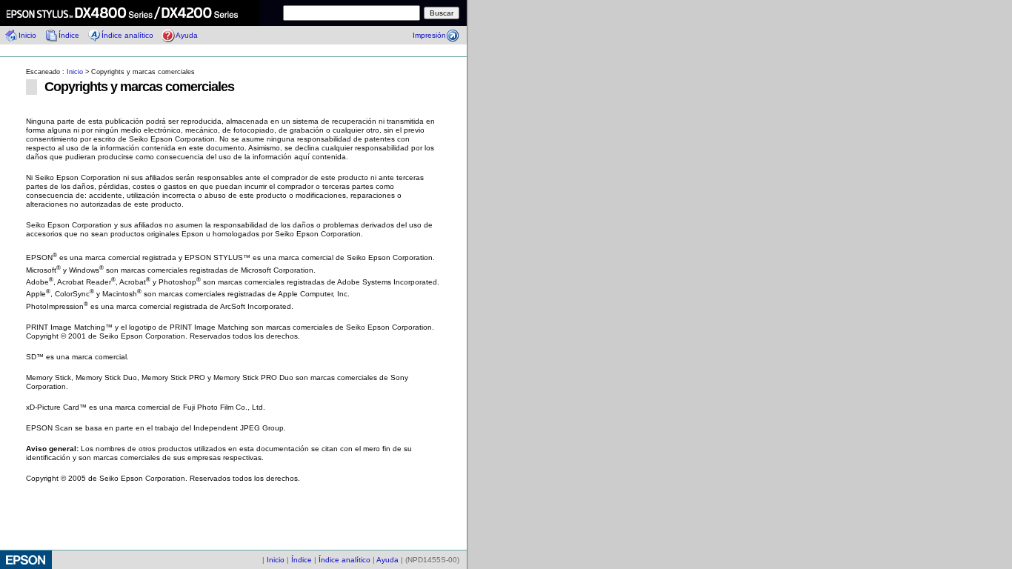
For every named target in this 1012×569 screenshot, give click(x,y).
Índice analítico (127, 35)
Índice (69, 35)
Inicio (27, 35)
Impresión (429, 35)
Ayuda (187, 35)
